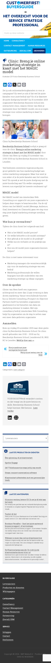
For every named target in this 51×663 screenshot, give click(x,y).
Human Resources (11, 612)
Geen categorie (19, 370)
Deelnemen (8, 639)
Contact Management (13, 608)
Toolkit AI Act (11, 514)
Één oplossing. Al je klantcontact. (19, 458)
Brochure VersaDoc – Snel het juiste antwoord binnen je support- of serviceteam (24, 525)
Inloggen (7, 632)
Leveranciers (9, 584)
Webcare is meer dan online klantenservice (23, 538)
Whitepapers (9, 591)
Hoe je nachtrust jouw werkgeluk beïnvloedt (18, 348)
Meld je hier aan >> (25, 340)
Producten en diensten (13, 587)
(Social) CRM (8, 619)
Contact (6, 636)
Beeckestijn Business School (16, 146)
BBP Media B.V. (27, 654)
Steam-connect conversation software (21, 473)
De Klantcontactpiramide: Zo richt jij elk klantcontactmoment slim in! (22, 551)
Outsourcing (8, 615)
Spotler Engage (11, 463)
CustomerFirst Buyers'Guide (25, 4)
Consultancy (9, 604)
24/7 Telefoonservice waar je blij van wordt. (23, 468)
